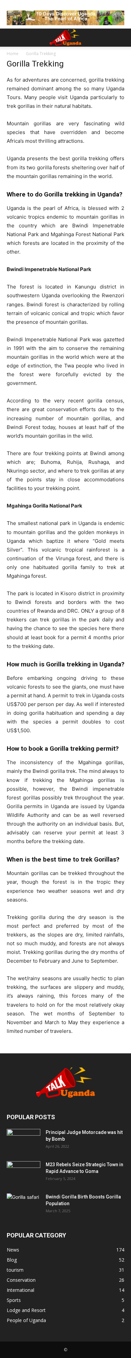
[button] (11, 38)
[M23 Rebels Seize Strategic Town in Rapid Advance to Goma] (23, 1173)
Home (12, 53)
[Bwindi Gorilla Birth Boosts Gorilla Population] (23, 1205)
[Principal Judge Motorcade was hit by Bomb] (23, 1140)
